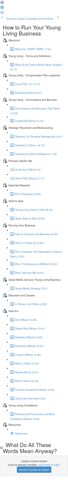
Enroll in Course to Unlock (34, 469)
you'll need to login (48, 465)
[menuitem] (2, 8)
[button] (2, 3)
